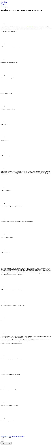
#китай (5, 436)
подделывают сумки (32, 26)
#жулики (2, 436)
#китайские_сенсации (12, 436)
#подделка (19, 436)
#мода (23, 436)
